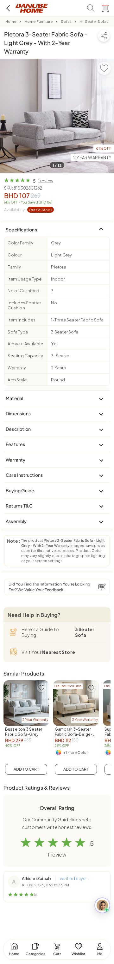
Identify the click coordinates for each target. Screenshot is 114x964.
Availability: (28, 209)
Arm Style (17, 379)
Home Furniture (39, 21)
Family (14, 266)
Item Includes (21, 319)
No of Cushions (23, 290)
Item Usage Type (24, 278)
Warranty (17, 367)
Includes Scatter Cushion (24, 305)
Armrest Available (25, 343)
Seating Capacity (25, 355)
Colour (15, 254)
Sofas (66, 21)
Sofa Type (18, 331)
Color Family (20, 242)
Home (10, 21)
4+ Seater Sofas (94, 21)
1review (46, 180)
